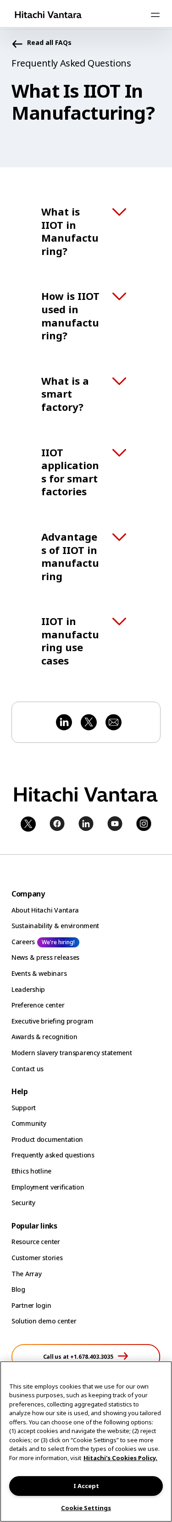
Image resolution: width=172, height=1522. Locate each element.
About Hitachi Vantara (45, 910)
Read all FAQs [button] (49, 43)
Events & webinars (39, 973)
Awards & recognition (44, 1036)
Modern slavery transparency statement (71, 1052)
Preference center (37, 1005)
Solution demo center (43, 1321)
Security (23, 1202)
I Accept (86, 1486)
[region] (86, 1441)
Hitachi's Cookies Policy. (120, 1458)
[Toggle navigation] (155, 14)
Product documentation (47, 1139)
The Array (26, 1273)
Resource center (35, 1241)
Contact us (27, 1068)
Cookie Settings (86, 1508)
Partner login (31, 1305)
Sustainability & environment (55, 925)
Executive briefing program (52, 1021)
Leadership (28, 989)
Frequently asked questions (52, 1155)
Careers (23, 941)
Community (28, 1123)
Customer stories (37, 1257)
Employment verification (47, 1187)
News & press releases (45, 957)
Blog (18, 1289)
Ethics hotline (31, 1171)
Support (23, 1107)
